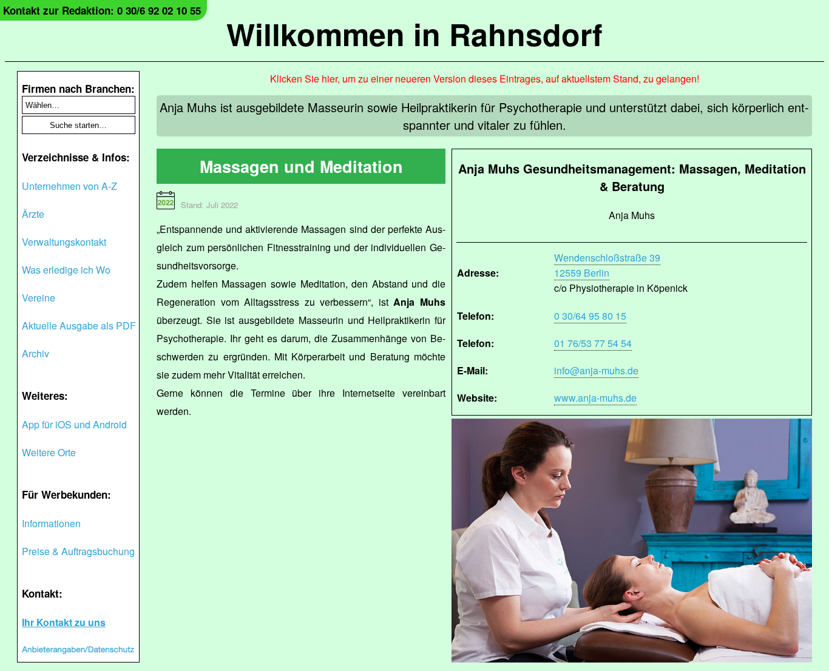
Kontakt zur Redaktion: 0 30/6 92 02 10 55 (102, 10)
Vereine (38, 298)
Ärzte (33, 214)
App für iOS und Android (74, 424)
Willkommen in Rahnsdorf (414, 33)
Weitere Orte (49, 452)
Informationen (51, 523)
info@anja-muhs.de (596, 370)
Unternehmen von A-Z (69, 186)
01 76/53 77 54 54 (593, 343)
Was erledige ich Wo (66, 270)
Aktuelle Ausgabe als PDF (79, 325)
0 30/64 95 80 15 (590, 316)
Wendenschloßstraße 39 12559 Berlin (607, 265)
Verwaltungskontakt (64, 242)
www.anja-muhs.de (595, 398)
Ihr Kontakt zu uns (64, 622)
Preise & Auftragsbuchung (78, 551)
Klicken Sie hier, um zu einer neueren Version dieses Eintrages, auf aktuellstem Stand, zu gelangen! (484, 79)
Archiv (35, 353)
